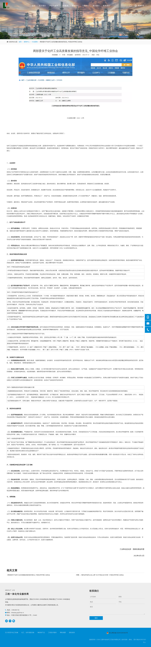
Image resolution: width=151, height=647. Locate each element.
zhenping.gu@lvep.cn (17, 612)
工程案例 (65, 6)
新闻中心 (75, 6)
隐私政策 (72, 632)
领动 (130, 639)
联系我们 (106, 6)
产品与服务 (53, 6)
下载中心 (85, 6)
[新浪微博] (6, 621)
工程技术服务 (52, 632)
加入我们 (96, 6)
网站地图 (63, 632)
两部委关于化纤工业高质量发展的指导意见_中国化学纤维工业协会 (28, 575)
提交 (96, 618)
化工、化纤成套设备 (27, 632)
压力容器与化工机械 (11, 632)
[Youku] (10, 621)
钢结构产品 (41, 632)
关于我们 (42, 6)
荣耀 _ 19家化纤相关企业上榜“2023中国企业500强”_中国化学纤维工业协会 (100, 575)
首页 (34, 6)
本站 (97, 55)
